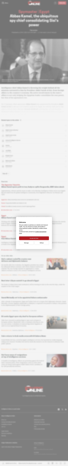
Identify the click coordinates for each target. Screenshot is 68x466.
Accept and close (34, 238)
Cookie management (40, 231)
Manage (26, 243)
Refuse (42, 243)
